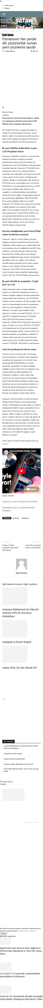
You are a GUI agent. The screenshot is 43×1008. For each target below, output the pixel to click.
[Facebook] (12, 59)
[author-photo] (21, 570)
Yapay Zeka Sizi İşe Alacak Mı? (19, 667)
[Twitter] (17, 59)
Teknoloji (10, 35)
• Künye (5, 913)
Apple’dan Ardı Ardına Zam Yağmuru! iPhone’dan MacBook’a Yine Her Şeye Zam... (21, 951)
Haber (4, 35)
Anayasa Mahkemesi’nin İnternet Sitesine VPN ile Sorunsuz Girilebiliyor (20, 613)
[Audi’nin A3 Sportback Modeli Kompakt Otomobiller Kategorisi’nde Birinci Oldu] (21, 989)
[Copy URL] (33, 59)
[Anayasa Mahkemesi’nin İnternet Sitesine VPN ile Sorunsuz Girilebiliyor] (21, 596)
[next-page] (5, 699)
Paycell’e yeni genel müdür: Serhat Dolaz (33, 546)
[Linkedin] (27, 59)
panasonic (16, 518)
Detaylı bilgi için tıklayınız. (28, 931)
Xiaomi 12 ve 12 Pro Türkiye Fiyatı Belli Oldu (20, 502)
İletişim (7, 8)
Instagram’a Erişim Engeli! (16, 642)
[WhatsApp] (22, 59)
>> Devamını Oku (31, 822)
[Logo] (17, 24)
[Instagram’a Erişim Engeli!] (21, 628)
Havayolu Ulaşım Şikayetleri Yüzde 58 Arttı (19, 764)
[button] (4, 14)
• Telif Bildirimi (25, 913)
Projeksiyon (25, 518)
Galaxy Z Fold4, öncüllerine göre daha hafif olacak (10, 547)
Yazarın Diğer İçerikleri (26, 584)
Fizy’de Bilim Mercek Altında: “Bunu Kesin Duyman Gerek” (21, 770)
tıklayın (5, 444)
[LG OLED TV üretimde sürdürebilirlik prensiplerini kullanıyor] (21, 967)
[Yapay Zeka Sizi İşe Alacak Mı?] (21, 654)
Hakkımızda (9, 5)
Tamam (3, 934)
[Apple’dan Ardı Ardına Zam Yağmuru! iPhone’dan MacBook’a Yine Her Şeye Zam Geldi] (21, 941)
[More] (38, 59)
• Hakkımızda (14, 913)
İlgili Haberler (8, 584)
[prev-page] (3, 699)
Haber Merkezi (10, 51)
